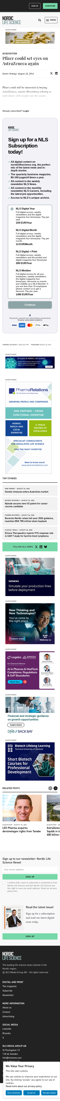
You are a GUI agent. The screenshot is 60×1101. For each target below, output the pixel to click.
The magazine (9, 986)
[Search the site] (39, 20)
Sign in (34, 6)
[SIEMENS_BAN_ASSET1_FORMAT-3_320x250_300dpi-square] (30, 595)
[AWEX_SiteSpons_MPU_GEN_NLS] (30, 643)
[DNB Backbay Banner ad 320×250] (30, 734)
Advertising (8, 1016)
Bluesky (6, 1033)
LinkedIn (6, 1028)
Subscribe (50, 6)
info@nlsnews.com (12, 1057)
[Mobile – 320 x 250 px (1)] (30, 688)
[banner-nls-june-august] (30, 367)
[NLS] (11, 20)
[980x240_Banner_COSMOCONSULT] (30, 43)
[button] (56, 788)
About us (6, 1007)
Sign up (30, 876)
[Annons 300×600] (28, 472)
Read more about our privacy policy (24, 1086)
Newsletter (8, 995)
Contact (6, 1012)
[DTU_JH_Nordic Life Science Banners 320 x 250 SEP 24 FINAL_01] (30, 779)
